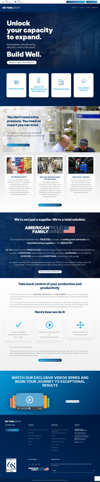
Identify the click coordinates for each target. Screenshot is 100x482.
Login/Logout (92, 1)
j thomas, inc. (65, 480)
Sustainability (54, 450)
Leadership (31, 432)
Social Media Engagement (35, 435)
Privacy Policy (55, 444)
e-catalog (81, 7)
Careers (88, 7)
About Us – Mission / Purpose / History (38, 429)
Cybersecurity (54, 447)
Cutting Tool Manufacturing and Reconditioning (39, 89)
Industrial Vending (61, 89)
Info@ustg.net (81, 442)
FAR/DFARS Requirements (58, 441)
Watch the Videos (72, 401)
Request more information (76, 1)
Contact (30, 444)
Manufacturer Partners (34, 438)
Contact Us (95, 7)
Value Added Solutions (83, 89)
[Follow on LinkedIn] (36, 464)
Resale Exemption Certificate (58, 438)
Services (74, 7)
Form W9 (53, 435)
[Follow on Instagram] (32, 464)
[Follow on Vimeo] (39, 464)
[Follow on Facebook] (29, 464)
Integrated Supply (16, 89)
